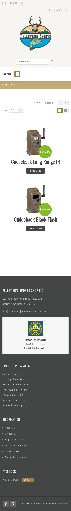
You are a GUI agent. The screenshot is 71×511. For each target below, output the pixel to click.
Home (4, 84)
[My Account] (5, 3)
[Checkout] (21, 3)
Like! (29, 480)
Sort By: (38, 102)
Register (63, 10)
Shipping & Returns (15, 439)
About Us (10, 427)
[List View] (66, 110)
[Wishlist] (10, 3)
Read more (35, 171)
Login (52, 10)
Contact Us (11, 433)
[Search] (52, 62)
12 (12, 110)
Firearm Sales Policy (15, 445)
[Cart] (16, 3)
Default (49, 102)
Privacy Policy (12, 451)
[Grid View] (60, 110)
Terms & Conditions (15, 457)
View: (4, 110)
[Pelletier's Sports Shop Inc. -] (35, 35)
